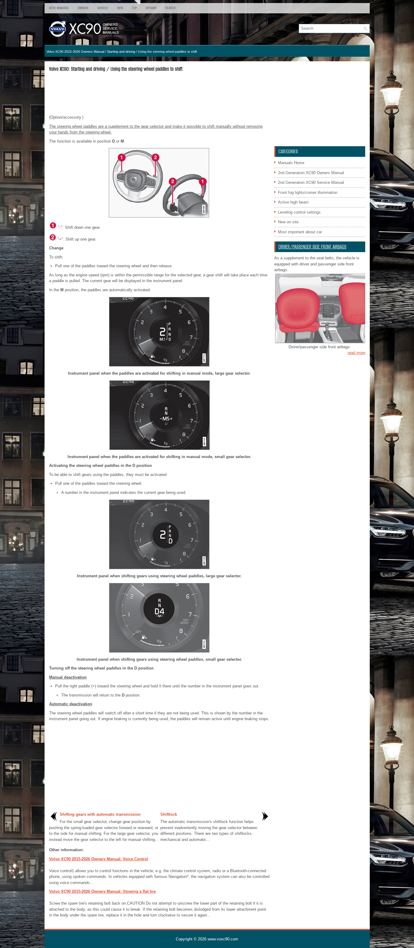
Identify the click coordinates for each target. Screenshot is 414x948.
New (120, 7)
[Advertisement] (159, 93)
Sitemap (151, 7)
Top (134, 7)
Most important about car (300, 232)
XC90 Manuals (58, 7)
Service (103, 7)
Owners (83, 7)
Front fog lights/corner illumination (307, 192)
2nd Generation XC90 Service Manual (311, 182)
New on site (288, 222)
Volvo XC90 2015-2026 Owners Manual (75, 51)
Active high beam (293, 202)
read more (356, 352)
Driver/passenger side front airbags (312, 246)
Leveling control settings (299, 212)
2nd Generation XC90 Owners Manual (311, 172)
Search (170, 7)
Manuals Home (291, 162)
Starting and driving (121, 51)
